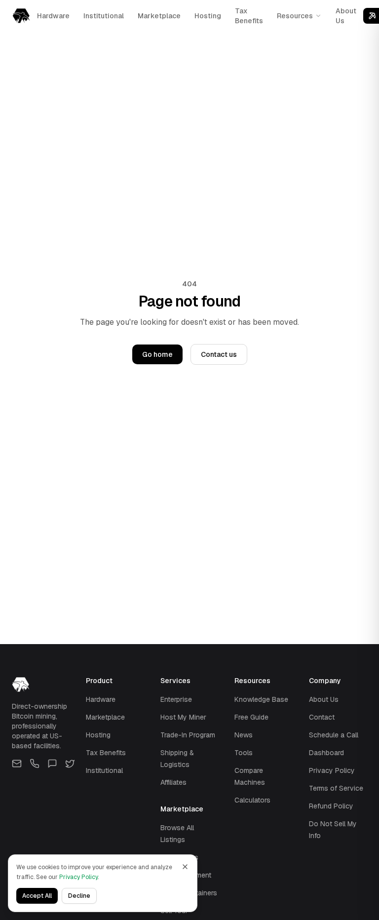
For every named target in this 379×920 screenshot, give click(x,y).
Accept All (37, 896)
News (243, 734)
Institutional (103, 15)
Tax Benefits (249, 15)
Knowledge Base (261, 699)
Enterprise (176, 699)
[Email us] (17, 763)
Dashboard (326, 752)
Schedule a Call (333, 734)
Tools (243, 752)
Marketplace (159, 15)
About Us (346, 15)
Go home (157, 354)
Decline (79, 896)
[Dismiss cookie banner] (185, 867)
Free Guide (251, 717)
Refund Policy (331, 806)
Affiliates (173, 782)
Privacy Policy (332, 770)
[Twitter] (70, 763)
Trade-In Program (187, 734)
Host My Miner (183, 717)
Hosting (207, 15)
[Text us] (52, 763)
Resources (295, 15)
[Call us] (34, 763)
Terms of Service (336, 788)
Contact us (219, 354)
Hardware (53, 15)
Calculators (252, 800)
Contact (322, 717)
